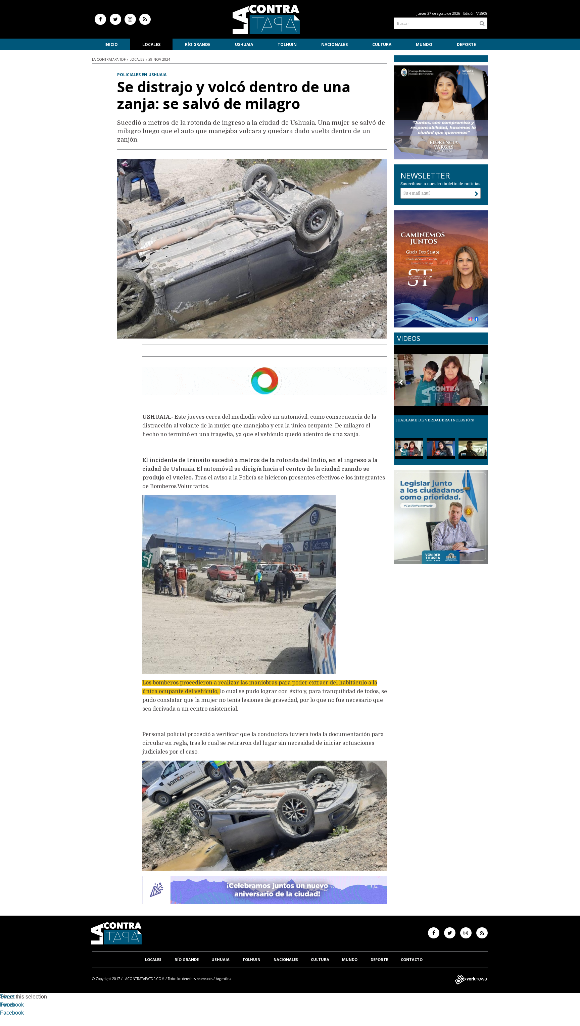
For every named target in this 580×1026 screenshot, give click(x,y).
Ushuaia (244, 44)
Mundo (424, 44)
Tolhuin (287, 44)
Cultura (381, 44)
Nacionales (334, 44)
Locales (151, 44)
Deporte (466, 44)
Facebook (12, 1005)
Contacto (412, 959)
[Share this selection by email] (3, 1014)
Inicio (111, 44)
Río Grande (197, 44)
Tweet (7, 996)
